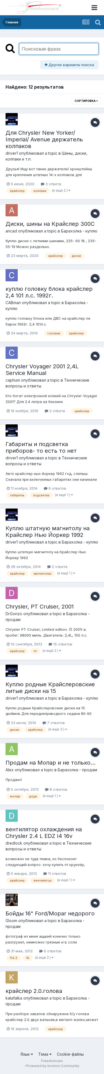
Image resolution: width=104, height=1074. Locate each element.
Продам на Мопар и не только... (50, 762)
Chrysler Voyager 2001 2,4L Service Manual (42, 369)
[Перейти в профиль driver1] (12, 119)
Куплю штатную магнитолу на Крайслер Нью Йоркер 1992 (48, 531)
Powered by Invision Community (53, 1066)
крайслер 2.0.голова (34, 991)
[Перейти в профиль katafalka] (12, 977)
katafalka (14, 998)
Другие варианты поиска (70, 64)
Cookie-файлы (70, 1054)
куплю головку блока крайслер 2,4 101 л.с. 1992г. (49, 292)
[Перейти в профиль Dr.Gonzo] (12, 593)
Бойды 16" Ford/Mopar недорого (50, 913)
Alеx (10, 769)
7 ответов (55, 722)
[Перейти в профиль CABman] (12, 275)
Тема (43, 1054)
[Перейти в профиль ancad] (12, 210)
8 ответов (58, 789)
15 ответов (62, 644)
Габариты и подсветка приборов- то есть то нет (41, 447)
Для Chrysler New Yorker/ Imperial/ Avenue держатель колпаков (44, 139)
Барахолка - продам (77, 769)
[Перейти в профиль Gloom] (12, 900)
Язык (26, 1054)
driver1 (12, 153)
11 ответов (56, 873)
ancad (11, 231)
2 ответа (56, 411)
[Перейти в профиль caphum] (12, 353)
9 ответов (52, 951)
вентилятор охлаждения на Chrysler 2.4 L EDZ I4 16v (44, 832)
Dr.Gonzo (14, 613)
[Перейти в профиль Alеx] (12, 749)
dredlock (14, 843)
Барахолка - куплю (79, 231)
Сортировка (85, 100)
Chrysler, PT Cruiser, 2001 (40, 606)
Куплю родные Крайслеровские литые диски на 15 (50, 687)
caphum (13, 380)
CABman (13, 302)
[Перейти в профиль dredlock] (12, 816)
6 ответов (56, 488)
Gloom (11, 920)
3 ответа (52, 184)
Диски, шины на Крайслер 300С (50, 224)
